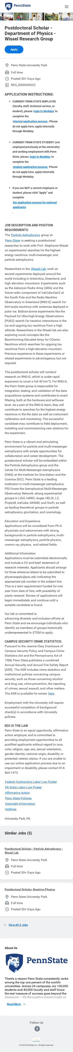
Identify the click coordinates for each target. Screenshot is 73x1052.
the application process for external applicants (35, 205)
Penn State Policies (18, 798)
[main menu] (66, 7)
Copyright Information (20, 804)
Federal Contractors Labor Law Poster (31, 782)
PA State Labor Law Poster (23, 787)
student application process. (30, 166)
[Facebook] (37, 1028)
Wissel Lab (38, 269)
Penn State (12, 240)
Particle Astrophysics (25, 235)
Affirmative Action (17, 793)
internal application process (30, 121)
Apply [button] (14, 49)
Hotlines (10, 809)
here (51, 693)
